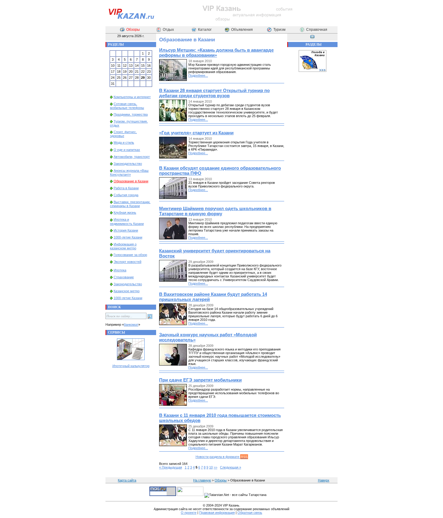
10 (211, 467)
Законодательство (128, 163)
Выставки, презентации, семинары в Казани (130, 204)
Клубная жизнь (125, 212)
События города (126, 195)
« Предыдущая (170, 467)
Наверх (323, 480)
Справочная (316, 29)
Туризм (279, 29)
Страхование (124, 277)
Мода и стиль (124, 142)
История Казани (126, 230)
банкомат (131, 324)
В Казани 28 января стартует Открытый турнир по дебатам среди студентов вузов (214, 93)
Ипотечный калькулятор (130, 366)
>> (215, 467)
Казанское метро (127, 291)
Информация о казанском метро (123, 246)
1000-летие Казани (128, 237)
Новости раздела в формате (221, 457)
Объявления (242, 29)
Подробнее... (198, 75)
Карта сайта (127, 480)
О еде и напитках (127, 150)
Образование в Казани (131, 181)
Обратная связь (249, 512)
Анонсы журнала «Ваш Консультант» (129, 172)
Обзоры (133, 29)
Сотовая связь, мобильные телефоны (127, 106)
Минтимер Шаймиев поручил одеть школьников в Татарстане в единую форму (215, 211)
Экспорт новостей (127, 262)
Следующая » (230, 467)
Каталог (205, 29)
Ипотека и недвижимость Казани (127, 221)
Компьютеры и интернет (132, 97)
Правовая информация (217, 512)
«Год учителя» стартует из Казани (196, 132)
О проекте (188, 512)
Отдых (168, 29)
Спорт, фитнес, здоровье (123, 134)
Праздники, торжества (131, 114)
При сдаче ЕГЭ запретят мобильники (200, 379)
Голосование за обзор (130, 255)
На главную (202, 480)
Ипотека (120, 270)
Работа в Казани (126, 188)
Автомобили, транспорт (132, 156)
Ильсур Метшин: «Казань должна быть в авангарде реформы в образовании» (216, 52)
